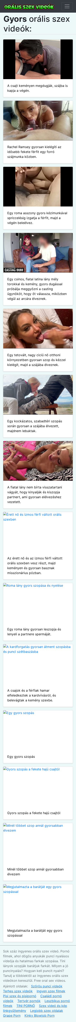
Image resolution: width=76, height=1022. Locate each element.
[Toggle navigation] (67, 6)
